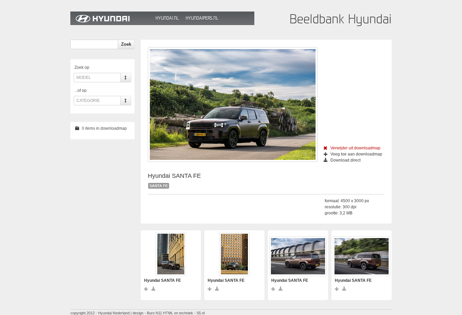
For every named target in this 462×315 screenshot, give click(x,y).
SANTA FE (158, 186)
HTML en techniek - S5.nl (184, 313)
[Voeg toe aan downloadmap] (146, 289)
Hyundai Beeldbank (111, 18)
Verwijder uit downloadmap (355, 148)
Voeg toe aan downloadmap (356, 154)
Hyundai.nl (167, 18)
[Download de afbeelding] (154, 289)
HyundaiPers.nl (202, 18)
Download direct (345, 160)
